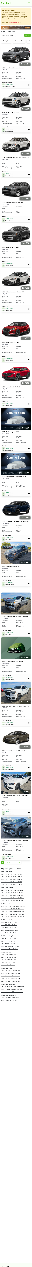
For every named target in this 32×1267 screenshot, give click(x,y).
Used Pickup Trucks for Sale (9, 949)
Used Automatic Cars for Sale (10, 997)
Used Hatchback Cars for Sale (10, 946)
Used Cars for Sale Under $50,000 (11, 884)
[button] (29, 85)
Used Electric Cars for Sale (9, 922)
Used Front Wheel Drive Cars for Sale (12, 986)
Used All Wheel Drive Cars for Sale (11, 989)
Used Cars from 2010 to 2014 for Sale (12, 914)
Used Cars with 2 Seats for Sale (10, 970)
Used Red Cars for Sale (8, 965)
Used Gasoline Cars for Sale (9, 930)
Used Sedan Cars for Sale (8, 938)
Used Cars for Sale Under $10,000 (11, 874)
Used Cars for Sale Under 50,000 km (12, 892)
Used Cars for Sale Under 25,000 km (12, 890)
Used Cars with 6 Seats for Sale (10, 978)
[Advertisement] (16, 315)
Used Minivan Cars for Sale (9, 943)
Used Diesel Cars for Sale (8, 927)
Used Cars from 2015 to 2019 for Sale (12, 911)
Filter (28, 35)
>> (19, 862)
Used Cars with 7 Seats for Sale (10, 981)
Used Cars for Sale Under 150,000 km (12, 898)
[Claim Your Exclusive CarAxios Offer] (16, 27)
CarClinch (6, 3)
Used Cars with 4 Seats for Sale (10, 973)
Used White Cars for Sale (8, 957)
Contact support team (14, 22)
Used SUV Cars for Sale (8, 941)
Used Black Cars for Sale (8, 954)
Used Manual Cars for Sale (9, 1000)
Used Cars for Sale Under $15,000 (11, 876)
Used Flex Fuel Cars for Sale (9, 932)
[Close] (29, 10)
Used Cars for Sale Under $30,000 (11, 882)
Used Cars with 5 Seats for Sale (10, 976)
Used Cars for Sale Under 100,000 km (12, 895)
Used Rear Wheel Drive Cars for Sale (12, 992)
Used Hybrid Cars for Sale (9, 925)
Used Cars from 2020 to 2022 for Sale (12, 909)
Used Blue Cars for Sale (8, 962)
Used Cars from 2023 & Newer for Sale (13, 906)
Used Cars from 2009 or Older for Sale (12, 916)
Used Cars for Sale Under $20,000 (11, 879)
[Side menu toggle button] (29, 3)
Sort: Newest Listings (8, 35)
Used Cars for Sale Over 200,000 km (12, 900)
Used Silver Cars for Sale (8, 959)
